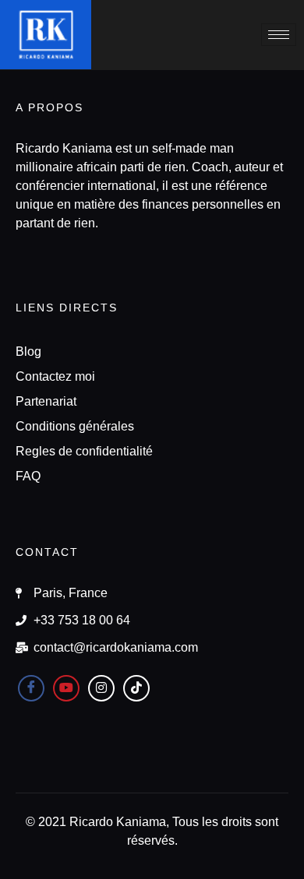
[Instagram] (101, 688)
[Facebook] (31, 688)
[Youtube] (66, 688)
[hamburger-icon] (278, 34)
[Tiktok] (136, 688)
